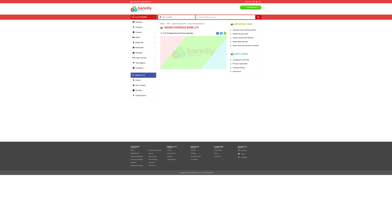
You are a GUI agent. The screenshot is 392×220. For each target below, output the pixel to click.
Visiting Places (140, 95)
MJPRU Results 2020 (240, 34)
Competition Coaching (241, 60)
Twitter (243, 154)
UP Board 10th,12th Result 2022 (244, 30)
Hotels (137, 37)
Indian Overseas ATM (179, 24)
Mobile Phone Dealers (155, 150)
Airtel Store (237, 71)
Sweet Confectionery (137, 165)
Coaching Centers (196, 156)
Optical (151, 153)
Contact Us (217, 156)
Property (138, 32)
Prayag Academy (239, 68)
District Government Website (243, 38)
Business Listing (252, 8)
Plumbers (133, 162)
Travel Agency (140, 63)
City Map (138, 90)
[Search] (258, 17)
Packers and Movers (137, 156)
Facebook (244, 150)
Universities (194, 159)
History (138, 80)
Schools (193, 150)
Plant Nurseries (153, 159)
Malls (132, 150)
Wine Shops (152, 165)
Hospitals (138, 27)
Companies (139, 68)
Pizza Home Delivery (137, 159)
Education (138, 22)
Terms (216, 153)
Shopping (138, 53)
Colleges (193, 153)
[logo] (141, 9)
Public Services (141, 58)
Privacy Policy (218, 150)
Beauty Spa (139, 42)
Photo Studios (153, 156)
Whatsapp (244, 157)
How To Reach (140, 85)
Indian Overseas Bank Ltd (196, 24)
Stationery (151, 162)
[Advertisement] (196, 8)
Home (162, 24)
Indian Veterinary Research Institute (246, 45)
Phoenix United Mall (240, 64)
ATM (168, 24)
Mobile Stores (135, 153)
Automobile (139, 48)
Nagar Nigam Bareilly (240, 42)
